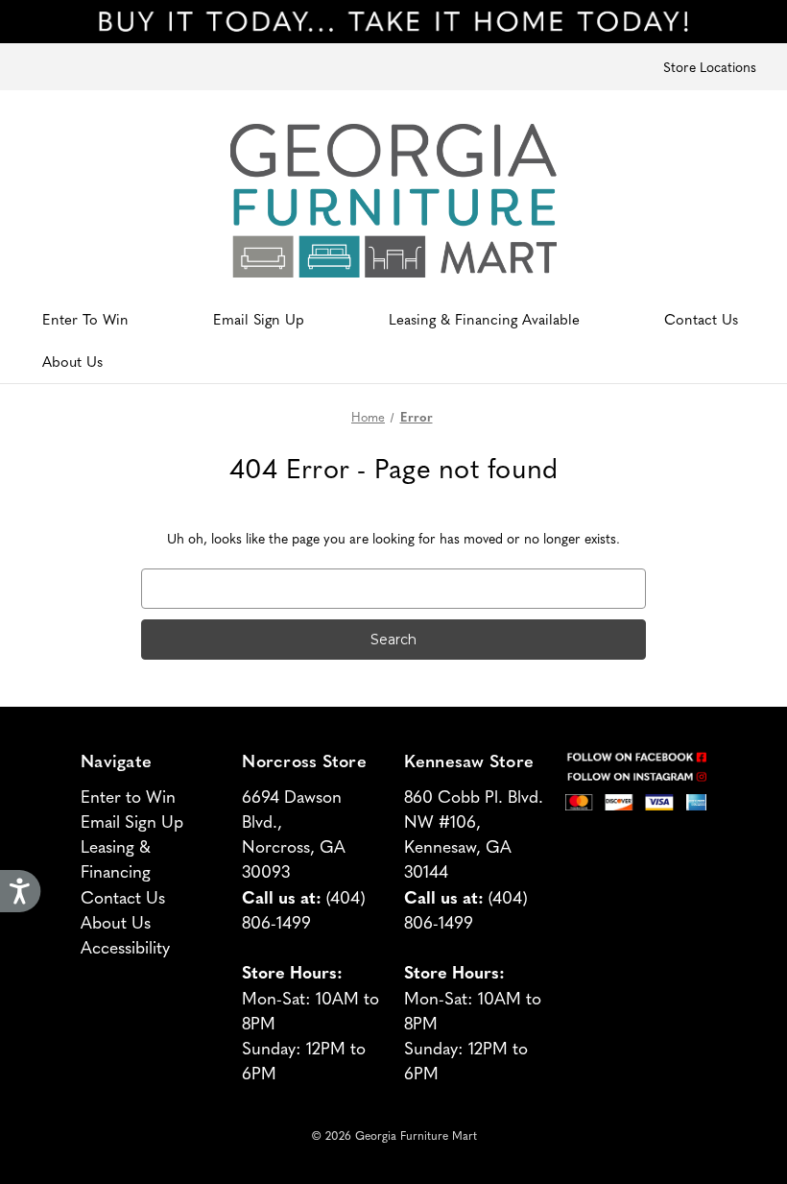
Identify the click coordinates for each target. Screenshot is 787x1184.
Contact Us (701, 318)
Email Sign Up (258, 318)
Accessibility (125, 946)
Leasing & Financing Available (484, 318)
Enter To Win (85, 318)
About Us (72, 360)
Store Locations (709, 66)
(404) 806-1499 (304, 908)
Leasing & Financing (116, 858)
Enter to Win (128, 796)
